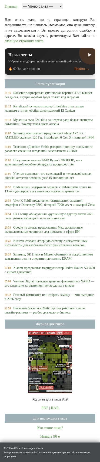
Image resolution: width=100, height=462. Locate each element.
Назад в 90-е (50, 436)
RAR (55, 408)
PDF (44, 408)
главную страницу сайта (24, 41)
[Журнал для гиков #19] (50, 362)
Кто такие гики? (50, 428)
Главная (11, 6)
